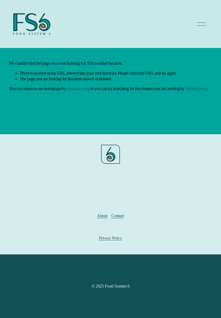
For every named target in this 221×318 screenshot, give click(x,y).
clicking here (77, 88)
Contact (117, 215)
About (102, 215)
